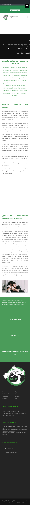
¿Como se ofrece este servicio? (11, 411)
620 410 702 (15, 336)
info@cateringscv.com (11, 452)
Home (4, 392)
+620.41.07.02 (8, 8)
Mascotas (5, 396)
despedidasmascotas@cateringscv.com (15, 352)
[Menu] (27, 5)
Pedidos (4, 398)
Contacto (17, 396)
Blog (16, 398)
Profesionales (6, 394)
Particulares (18, 394)
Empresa (17, 392)
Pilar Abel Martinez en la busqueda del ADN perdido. (14, 433)
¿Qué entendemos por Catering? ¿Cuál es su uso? (14, 427)
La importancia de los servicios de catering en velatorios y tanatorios (14, 430)
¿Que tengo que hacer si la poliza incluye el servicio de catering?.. (14, 414)
